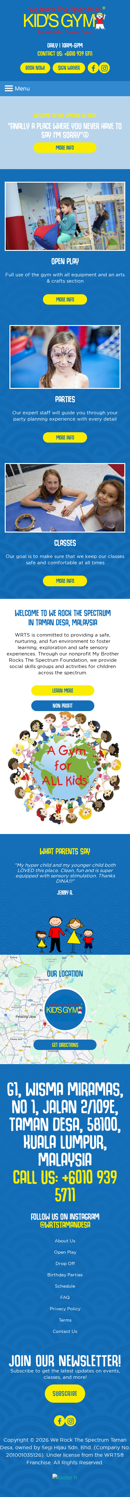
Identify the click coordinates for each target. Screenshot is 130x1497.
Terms (65, 1320)
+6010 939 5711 (78, 53)
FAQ (65, 1297)
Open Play (65, 1252)
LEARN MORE (62, 690)
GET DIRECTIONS (65, 1044)
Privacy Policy (65, 1308)
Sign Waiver (69, 67)
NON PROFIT (63, 705)
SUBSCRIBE (65, 1393)
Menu (22, 88)
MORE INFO (65, 147)
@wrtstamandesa (65, 1225)
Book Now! (35, 67)
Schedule (65, 1286)
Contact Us (65, 1331)
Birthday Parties (65, 1274)
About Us (65, 1240)
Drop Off (65, 1263)
